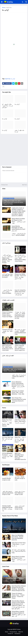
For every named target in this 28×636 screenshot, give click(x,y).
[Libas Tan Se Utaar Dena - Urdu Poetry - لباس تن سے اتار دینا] (20, 414)
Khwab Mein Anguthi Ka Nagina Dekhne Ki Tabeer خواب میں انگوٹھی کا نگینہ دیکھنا (19, 614)
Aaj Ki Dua (8, 7)
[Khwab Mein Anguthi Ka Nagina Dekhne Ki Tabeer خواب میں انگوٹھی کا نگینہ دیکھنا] (6, 613)
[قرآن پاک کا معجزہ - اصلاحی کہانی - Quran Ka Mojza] (6, 235)
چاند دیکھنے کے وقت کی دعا (19, 130)
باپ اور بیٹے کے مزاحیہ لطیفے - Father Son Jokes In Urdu (19, 376)
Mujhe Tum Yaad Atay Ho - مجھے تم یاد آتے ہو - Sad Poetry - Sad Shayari (7, 423)
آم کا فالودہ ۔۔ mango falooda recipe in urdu (7, 478)
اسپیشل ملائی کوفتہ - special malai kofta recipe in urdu (7, 493)
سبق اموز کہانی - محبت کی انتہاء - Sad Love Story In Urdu (18, 551)
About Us (20, 631)
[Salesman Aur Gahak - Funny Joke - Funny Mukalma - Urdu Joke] (6, 393)
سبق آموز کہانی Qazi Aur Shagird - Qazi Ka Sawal (7, 275)
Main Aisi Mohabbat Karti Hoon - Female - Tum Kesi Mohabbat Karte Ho (20, 456)
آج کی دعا (13, 78)
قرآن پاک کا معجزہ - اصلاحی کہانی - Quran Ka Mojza (18, 234)
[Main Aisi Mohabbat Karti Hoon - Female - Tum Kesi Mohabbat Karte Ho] (20, 448)
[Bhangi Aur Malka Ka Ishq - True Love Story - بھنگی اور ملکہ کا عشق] (20, 269)
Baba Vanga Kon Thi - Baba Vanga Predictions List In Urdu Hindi (7, 348)
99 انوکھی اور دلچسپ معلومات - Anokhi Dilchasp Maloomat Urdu (20, 332)
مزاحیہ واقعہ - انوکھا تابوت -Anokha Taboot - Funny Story (13, 370)
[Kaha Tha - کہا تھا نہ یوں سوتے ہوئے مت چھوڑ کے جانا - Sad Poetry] (20, 432)
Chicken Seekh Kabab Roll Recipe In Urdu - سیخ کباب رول (7, 508)
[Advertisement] (14, 28)
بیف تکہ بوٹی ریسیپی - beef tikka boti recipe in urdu (20, 493)
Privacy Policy (13, 631)
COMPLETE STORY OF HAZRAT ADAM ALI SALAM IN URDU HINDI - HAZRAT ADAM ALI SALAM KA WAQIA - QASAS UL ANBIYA (18, 211)
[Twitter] (13, 83)
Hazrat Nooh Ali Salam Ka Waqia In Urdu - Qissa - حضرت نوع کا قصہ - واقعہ (19, 221)
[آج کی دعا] (20, 99)
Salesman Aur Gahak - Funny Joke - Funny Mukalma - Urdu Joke (18, 392)
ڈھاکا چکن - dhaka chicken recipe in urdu (20, 478)
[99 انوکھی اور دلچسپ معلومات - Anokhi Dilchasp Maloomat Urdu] (20, 324)
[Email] (22, 83)
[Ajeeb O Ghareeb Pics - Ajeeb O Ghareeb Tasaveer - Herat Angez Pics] (20, 340)
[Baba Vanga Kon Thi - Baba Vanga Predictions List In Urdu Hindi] (7, 340)
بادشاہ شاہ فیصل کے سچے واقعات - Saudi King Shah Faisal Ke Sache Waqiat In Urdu (13, 202)
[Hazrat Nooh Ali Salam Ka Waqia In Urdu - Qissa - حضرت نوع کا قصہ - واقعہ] (6, 220)
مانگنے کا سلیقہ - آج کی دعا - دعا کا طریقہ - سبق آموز (7, 105)
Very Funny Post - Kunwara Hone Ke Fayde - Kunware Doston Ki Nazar (19, 400)
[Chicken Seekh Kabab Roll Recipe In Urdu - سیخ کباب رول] (7, 501)
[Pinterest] (19, 83)
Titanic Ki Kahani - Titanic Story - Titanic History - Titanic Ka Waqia (7, 314)
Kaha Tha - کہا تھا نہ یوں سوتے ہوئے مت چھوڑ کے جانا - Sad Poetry (20, 440)
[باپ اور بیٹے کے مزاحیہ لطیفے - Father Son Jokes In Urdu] (6, 377)
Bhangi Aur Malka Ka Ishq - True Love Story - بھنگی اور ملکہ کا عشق (20, 276)
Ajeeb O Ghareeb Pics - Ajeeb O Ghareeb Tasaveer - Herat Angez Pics (20, 348)
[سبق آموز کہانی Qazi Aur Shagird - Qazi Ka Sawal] (7, 269)
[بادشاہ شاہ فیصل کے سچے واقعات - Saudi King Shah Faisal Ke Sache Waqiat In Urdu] (20, 307)
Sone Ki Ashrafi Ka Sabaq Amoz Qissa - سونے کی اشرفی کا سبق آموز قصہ (20, 292)
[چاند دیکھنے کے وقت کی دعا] (20, 125)
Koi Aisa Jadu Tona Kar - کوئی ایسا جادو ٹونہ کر (7, 439)
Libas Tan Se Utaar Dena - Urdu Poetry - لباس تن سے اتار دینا (20, 421)
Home (3, 7)
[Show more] (3, 86)
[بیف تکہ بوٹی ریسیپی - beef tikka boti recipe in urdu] (20, 486)
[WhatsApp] (16, 83)
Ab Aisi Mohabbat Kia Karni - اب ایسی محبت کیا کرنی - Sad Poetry (7, 456)
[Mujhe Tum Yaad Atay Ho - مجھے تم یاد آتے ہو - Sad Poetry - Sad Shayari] (7, 414)
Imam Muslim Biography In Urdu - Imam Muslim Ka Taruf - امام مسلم (19, 228)
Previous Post (4, 184)
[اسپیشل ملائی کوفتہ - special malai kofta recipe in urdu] (7, 486)
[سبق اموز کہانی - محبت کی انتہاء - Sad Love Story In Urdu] (6, 551)
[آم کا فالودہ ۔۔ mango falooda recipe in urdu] (7, 472)
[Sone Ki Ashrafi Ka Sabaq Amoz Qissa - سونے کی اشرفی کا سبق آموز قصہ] (20, 285)
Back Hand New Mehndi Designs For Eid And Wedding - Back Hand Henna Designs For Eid (19, 588)
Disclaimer (17, 633)
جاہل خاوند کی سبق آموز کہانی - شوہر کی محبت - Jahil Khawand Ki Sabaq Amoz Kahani (20, 258)
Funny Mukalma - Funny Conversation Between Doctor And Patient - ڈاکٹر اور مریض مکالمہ (18, 385)
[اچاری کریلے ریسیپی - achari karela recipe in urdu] (20, 501)
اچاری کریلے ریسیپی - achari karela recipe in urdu (20, 507)
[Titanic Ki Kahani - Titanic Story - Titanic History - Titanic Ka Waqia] (7, 307)
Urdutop (18, 629)
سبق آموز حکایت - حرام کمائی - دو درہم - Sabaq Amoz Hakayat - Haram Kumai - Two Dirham (7, 258)
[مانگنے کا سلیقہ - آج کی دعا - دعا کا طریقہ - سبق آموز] (7, 99)
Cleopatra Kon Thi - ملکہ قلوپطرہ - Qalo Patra (7, 331)
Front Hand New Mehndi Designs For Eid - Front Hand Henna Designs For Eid (13, 580)
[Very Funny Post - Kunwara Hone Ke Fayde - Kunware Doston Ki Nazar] (6, 400)
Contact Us (10, 633)
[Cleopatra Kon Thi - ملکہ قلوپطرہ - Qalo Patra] (7, 324)
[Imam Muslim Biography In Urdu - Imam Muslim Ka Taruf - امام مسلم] (6, 228)
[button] (2, 2)
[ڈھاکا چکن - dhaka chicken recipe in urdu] (20, 472)
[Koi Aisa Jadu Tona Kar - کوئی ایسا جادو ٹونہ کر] (7, 432)
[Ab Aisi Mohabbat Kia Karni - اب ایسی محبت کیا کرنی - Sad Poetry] (7, 448)
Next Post (24, 184)
